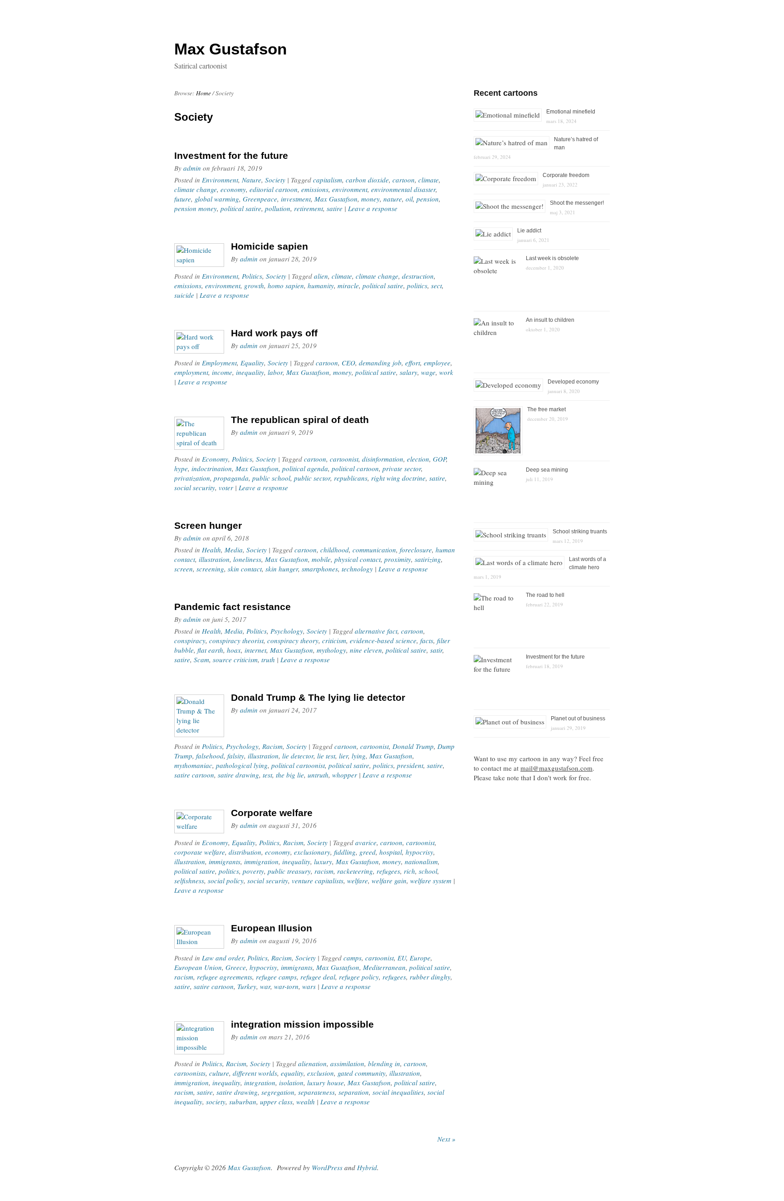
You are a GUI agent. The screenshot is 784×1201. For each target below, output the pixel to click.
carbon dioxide (367, 179)
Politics (252, 276)
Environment (220, 179)
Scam (201, 659)
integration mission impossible (302, 1024)
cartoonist (344, 458)
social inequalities (398, 1092)
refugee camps (276, 976)
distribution (245, 851)
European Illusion (271, 928)
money (370, 198)
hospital (390, 851)
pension (427, 198)
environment (350, 189)
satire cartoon (194, 774)
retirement (308, 208)
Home (203, 93)
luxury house (325, 1082)
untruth (318, 774)
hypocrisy (419, 851)
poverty (253, 871)
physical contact (357, 559)
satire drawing (238, 774)
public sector (312, 477)
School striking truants (580, 531)
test (267, 774)
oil (409, 198)
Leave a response (372, 208)
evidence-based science (383, 640)
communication (374, 549)
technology (357, 568)
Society (275, 179)
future (182, 198)
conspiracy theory (292, 640)
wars (309, 986)
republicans (351, 477)
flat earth (210, 650)
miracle (348, 285)
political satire (240, 208)
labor (275, 372)
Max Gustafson (336, 198)
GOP (439, 458)
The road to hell (545, 595)
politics (417, 285)
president (410, 765)
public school (271, 477)
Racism (272, 746)
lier (343, 755)
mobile (321, 559)
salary (408, 372)
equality (292, 1073)
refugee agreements (224, 976)
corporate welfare (199, 851)
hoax (234, 650)
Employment (219, 362)
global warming (217, 198)
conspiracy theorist (236, 640)
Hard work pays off (274, 333)
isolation (291, 1082)
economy (233, 189)
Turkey (246, 986)
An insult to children (550, 320)
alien (321, 276)
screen (183, 568)
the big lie (290, 774)
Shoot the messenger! (577, 203)
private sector (401, 468)
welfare (357, 880)
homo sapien (286, 285)
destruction (418, 276)
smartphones (320, 568)
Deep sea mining (547, 470)
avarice (366, 842)
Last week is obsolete (552, 258)
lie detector (298, 755)
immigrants (224, 861)
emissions (314, 189)
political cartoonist (298, 765)
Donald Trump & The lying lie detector (318, 697)
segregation (277, 1092)
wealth (305, 1101)
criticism (334, 640)
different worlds (255, 1073)
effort (412, 362)
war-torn (286, 986)
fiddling (345, 851)
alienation (312, 1063)
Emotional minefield (570, 111)
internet (255, 650)
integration (259, 1082)
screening (210, 568)
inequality (250, 372)
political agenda (305, 468)
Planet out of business (578, 718)
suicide (184, 295)
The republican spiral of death (300, 419)
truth (268, 659)
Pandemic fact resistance (232, 606)
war (265, 986)
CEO (348, 362)
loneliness (247, 559)
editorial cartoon (274, 189)
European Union (198, 967)
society (215, 1101)
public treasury (289, 871)
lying (359, 755)
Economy (215, 458)
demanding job (380, 362)
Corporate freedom (566, 175)
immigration (261, 861)
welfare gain (389, 880)
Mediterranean (384, 967)
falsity (235, 755)
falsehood (210, 755)
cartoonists (190, 1073)
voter (226, 487)
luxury (323, 861)
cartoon (403, 179)
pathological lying (242, 765)
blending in (384, 1063)
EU (401, 957)
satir (436, 650)
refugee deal (317, 976)
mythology (331, 650)
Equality (252, 362)
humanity (321, 285)
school (428, 871)
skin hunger (281, 568)
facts (426, 640)
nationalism (421, 861)
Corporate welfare (272, 812)
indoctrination (211, 468)
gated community (362, 1073)
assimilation (347, 1063)
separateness (316, 1092)
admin (192, 167)
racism (323, 871)
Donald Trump (413, 746)
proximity (397, 559)
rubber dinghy (430, 976)
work (446, 372)
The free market (546, 409)
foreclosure (416, 549)
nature (392, 198)
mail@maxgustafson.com (556, 768)
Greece (235, 967)
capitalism (327, 179)
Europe (420, 957)
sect (436, 285)
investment (296, 198)
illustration (214, 559)
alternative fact (376, 630)
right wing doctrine (398, 477)
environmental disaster (403, 189)
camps (352, 957)
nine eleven (366, 650)
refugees (388, 871)
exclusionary (312, 851)
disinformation (382, 458)
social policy (226, 880)
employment (191, 372)
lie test (326, 755)
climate (428, 179)
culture (219, 1073)
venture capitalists (317, 880)
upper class (276, 1101)
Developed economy (573, 382)
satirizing (428, 559)
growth (254, 285)
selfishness (189, 880)
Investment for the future (231, 155)
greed (367, 851)
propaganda (231, 477)
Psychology (286, 630)
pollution (277, 208)
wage (428, 372)
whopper (344, 774)
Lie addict (529, 230)
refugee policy (359, 976)
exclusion (320, 1073)
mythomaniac (193, 765)
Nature (251, 179)
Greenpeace (260, 198)
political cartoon (355, 468)
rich (409, 871)
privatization (192, 477)
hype (181, 468)
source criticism (235, 659)
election (418, 458)
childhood (334, 549)
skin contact (245, 568)
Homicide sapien (269, 246)
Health (211, 549)
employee (437, 362)
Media (234, 549)
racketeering (355, 871)
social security (194, 487)
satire (335, 208)
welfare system (430, 880)
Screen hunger (208, 525)
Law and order (223, 957)
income (222, 372)
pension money (195, 208)
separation (353, 1092)
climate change (195, 189)
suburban (242, 1101)
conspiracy (190, 640)
